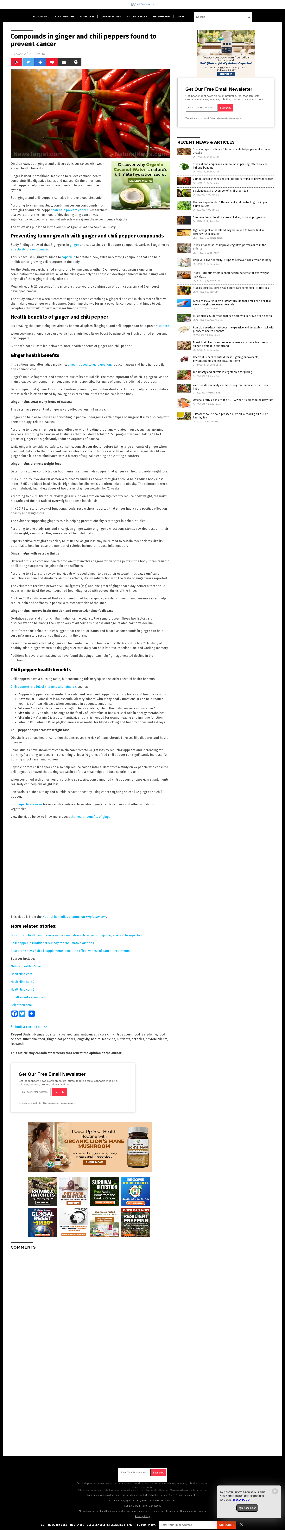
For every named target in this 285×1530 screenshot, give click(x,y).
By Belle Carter (214, 280)
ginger (75, 245)
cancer (164, 326)
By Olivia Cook (213, 335)
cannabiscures (110, 16)
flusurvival (41, 16)
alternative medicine (64, 1034)
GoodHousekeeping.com (28, 997)
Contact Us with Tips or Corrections (142, 1505)
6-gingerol (40, 1034)
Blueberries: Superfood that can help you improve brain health (232, 316)
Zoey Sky (39, 54)
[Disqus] (90, 1301)
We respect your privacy (122, 1490)
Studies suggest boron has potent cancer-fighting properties (231, 288)
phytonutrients (156, 1039)
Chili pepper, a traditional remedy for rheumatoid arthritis (52, 943)
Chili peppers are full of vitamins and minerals (44, 686)
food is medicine (145, 1034)
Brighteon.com (21, 1005)
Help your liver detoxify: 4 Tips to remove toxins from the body (232, 260)
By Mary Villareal (215, 320)
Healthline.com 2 (23, 982)
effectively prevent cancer (29, 249)
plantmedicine (64, 16)
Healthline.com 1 (22, 974)
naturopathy (162, 16)
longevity (83, 1039)
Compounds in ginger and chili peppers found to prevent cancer (233, 179)
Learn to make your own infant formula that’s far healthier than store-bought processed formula (232, 302)
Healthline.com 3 (23, 989)
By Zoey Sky (213, 157)
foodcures (87, 16)
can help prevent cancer (70, 210)
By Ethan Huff (213, 308)
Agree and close (247, 1507)
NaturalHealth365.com (26, 966)
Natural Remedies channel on (74, 917)
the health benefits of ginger (91, 817)
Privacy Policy (142, 1516)
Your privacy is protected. (31, 1103)
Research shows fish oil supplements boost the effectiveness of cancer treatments (70, 951)
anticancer (88, 1034)
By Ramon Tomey (215, 238)
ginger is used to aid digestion (89, 364)
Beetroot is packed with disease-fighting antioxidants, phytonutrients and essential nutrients (226, 359)
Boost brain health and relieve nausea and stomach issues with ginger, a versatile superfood (77, 935)
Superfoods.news (29, 804)
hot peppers (66, 1039)
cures (180, 16)
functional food (34, 1039)
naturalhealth (137, 16)
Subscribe (226, 1525)
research (17, 1044)
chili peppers (122, 1034)
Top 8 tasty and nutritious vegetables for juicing (222, 372)
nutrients (123, 1039)
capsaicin (68, 257)
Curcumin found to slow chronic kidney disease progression (230, 217)
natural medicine (103, 1039)
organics (138, 1039)
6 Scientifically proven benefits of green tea (220, 190)
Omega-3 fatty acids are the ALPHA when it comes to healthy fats (233, 400)
